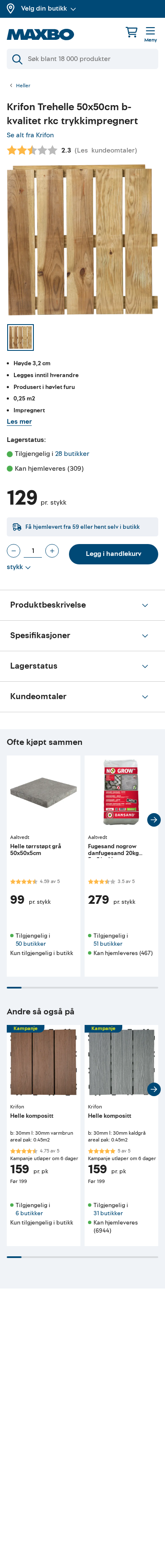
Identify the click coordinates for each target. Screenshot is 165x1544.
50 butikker (31, 944)
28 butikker (72, 453)
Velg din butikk (44, 8)
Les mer (19, 421)
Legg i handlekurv (113, 553)
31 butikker (108, 1213)
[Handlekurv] (132, 32)
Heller (23, 86)
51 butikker (108, 944)
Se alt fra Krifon (30, 135)
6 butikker (29, 1213)
